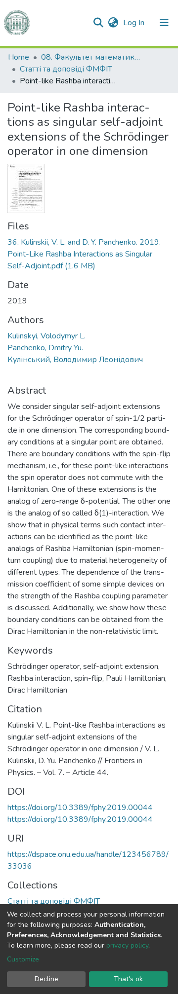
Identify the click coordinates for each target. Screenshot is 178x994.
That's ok (128, 979)
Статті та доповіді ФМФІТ (66, 69)
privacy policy (127, 945)
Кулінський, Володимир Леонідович (75, 359)
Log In (134, 22)
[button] (113, 23)
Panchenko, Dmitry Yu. (45, 347)
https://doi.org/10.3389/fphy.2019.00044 (80, 807)
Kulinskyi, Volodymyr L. (46, 336)
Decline (46, 979)
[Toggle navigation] (164, 23)
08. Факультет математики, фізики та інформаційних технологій (90, 57)
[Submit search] (98, 22)
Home (18, 57)
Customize (23, 959)
